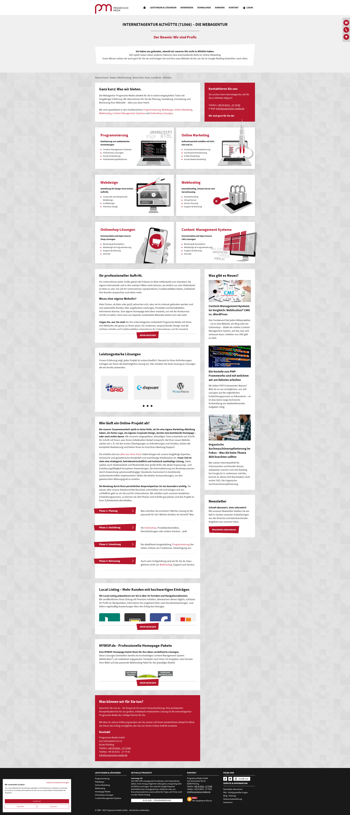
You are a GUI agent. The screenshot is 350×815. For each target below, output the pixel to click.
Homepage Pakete (102, 791)
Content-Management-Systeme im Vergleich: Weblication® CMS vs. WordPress (229, 310)
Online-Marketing (183, 109)
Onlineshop (150, 527)
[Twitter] (230, 779)
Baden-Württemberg (120, 77)
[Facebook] (225, 779)
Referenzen (186, 7)
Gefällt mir (243, 778)
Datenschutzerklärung (232, 799)
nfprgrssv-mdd (230, 108)
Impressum (228, 802)
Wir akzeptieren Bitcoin (202, 800)
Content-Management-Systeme (129, 113)
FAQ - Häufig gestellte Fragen (235, 792)
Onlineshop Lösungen (161, 113)
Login (249, 7)
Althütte (167, 77)
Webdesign (167, 109)
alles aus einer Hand (130, 454)
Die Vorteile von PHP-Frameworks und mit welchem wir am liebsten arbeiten (229, 376)
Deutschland (101, 77)
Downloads (204, 7)
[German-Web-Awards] (346, 37)
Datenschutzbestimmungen (57, 782)
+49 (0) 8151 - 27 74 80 (229, 105)
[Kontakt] (346, 30)
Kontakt (234, 7)
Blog (225, 795)
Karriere (220, 7)
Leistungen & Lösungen (163, 7)
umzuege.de (137, 778)
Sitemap (232, 795)
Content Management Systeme (108, 798)
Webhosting (105, 113)
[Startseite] (144, 7)
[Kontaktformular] (346, 23)
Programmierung (152, 109)
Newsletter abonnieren (233, 789)
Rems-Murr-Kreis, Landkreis (147, 77)
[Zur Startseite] (111, 9)
